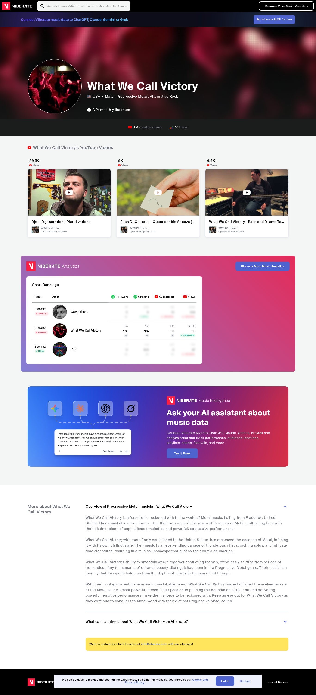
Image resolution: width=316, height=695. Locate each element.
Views (191, 297)
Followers (122, 297)
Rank (38, 297)
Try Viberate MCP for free (274, 19)
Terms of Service (276, 682)
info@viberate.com (154, 644)
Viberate (17, 6)
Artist (55, 297)
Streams (143, 297)
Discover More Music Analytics (286, 6)
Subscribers (166, 297)
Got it (225, 681)
